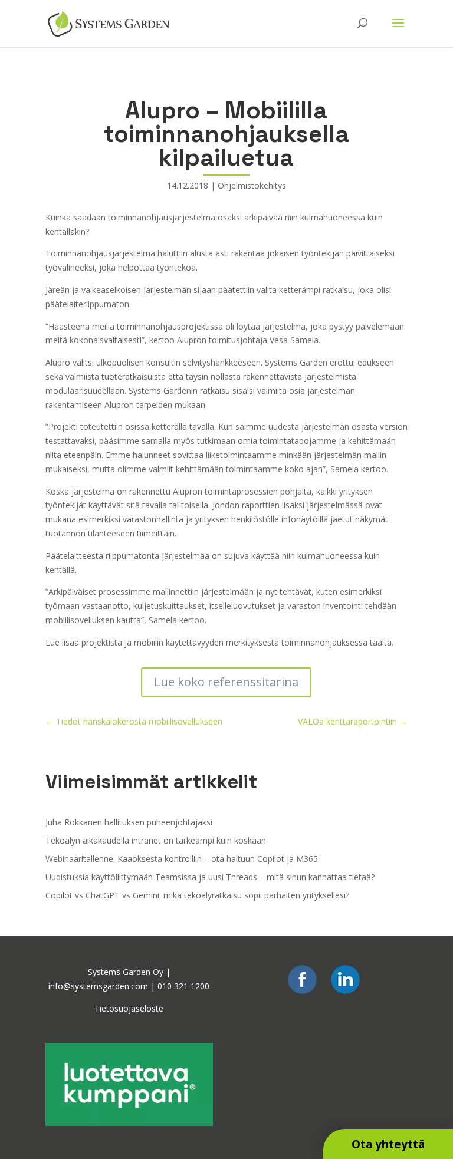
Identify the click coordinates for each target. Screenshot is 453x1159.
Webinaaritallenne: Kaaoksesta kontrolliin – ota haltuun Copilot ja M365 (181, 858)
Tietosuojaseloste (128, 1008)
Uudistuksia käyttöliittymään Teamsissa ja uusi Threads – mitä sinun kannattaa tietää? (210, 877)
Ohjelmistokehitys (252, 185)
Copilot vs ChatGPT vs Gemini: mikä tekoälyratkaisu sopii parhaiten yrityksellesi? (197, 895)
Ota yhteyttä (388, 1144)
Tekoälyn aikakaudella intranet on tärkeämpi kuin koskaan (155, 840)
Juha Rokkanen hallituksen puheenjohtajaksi (128, 822)
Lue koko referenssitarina (226, 682)
